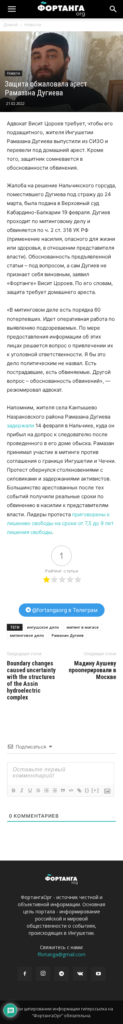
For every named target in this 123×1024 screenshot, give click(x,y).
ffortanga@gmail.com (61, 954)
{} (87, 790)
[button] (113, 9)
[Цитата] (62, 790)
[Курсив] (21, 790)
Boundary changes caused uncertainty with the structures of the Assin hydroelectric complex (31, 680)
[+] (95, 790)
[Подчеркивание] (30, 790)
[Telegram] (61, 974)
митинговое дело (27, 635)
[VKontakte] (80, 974)
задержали (20, 425)
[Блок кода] (71, 790)
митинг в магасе (83, 627)
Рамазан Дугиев (68, 635)
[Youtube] (98, 974)
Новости (32, 25)
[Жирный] (13, 790)
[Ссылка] (79, 790)
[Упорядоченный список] (46, 790)
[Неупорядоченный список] (54, 790)
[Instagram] (43, 973)
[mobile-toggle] (12, 9)
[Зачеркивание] (38, 790)
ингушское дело (43, 627)
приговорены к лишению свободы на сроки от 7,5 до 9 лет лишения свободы (60, 523)
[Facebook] (24, 974)
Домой (10, 25)
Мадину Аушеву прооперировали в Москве (92, 670)
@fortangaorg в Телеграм (64, 610)
